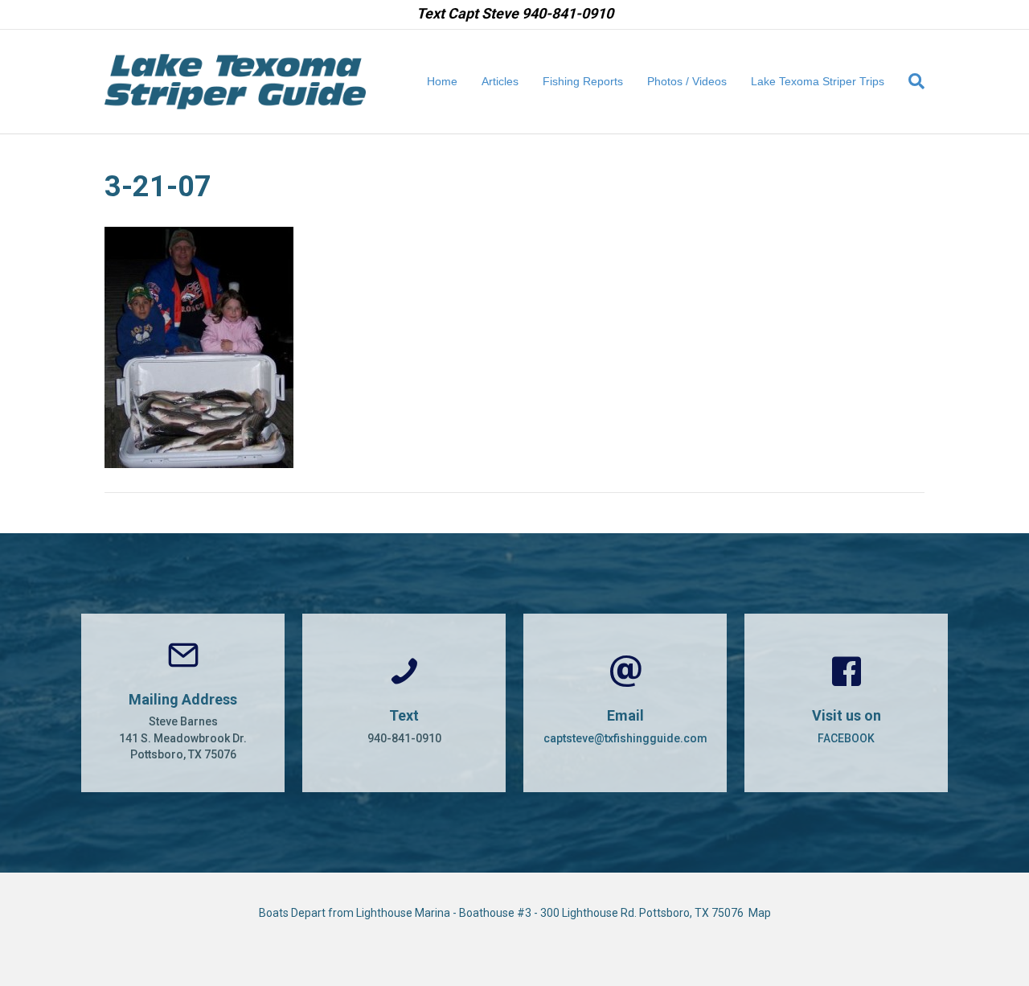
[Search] (910, 81)
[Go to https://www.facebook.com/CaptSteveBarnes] (846, 703)
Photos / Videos (687, 81)
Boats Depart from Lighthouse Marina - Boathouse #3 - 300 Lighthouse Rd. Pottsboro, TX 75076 (503, 912)
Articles (500, 81)
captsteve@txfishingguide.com (625, 738)
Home (442, 81)
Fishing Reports (583, 81)
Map (759, 912)
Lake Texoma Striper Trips (817, 81)
